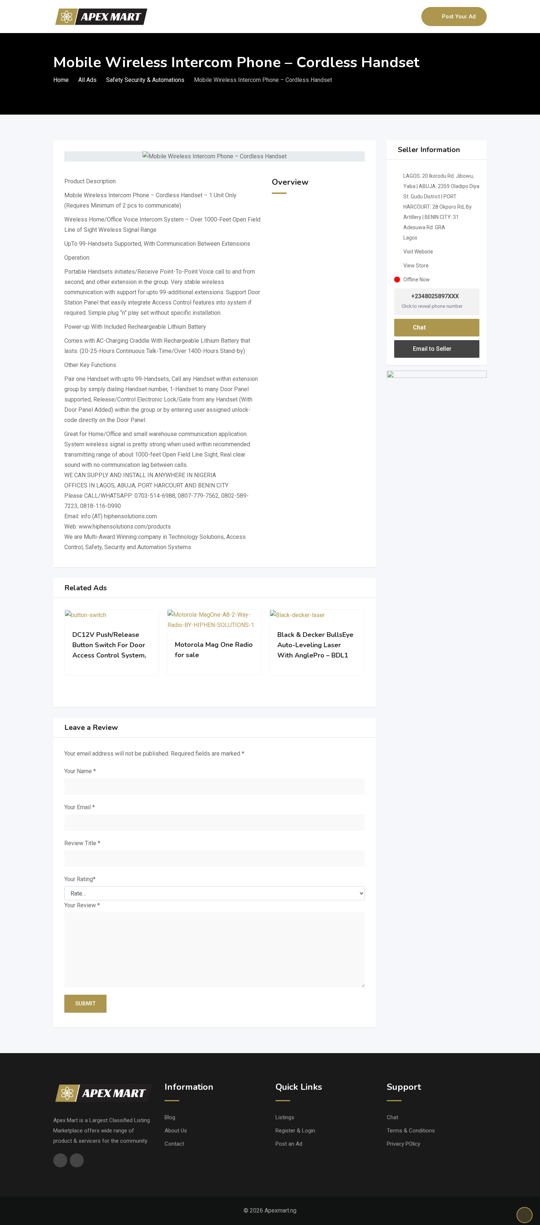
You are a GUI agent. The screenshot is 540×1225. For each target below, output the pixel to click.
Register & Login (295, 1130)
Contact (174, 1144)
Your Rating (80, 879)
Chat (418, 327)
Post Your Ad (459, 16)
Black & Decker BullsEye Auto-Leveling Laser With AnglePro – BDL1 (315, 645)
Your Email (79, 807)
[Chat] (400, 16)
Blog (170, 1117)
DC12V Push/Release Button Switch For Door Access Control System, (109, 645)
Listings (285, 1117)
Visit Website (418, 252)
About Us (176, 1130)
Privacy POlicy (403, 1144)
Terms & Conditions (411, 1130)
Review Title (82, 843)
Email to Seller (431, 348)
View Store (416, 266)
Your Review (82, 905)
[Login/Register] (412, 16)
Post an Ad (289, 1144)
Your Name (80, 771)
